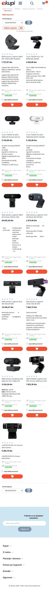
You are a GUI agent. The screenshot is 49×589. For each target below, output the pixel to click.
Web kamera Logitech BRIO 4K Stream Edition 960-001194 (12, 216)
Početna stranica (7, 9)
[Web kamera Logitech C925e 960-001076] (37, 287)
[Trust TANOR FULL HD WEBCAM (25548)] (37, 42)
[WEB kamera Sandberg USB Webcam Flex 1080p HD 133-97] (12, 364)
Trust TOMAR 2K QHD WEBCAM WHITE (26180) (35, 136)
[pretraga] (32, 3)
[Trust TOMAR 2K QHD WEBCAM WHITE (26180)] (37, 120)
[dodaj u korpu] (12, 105)
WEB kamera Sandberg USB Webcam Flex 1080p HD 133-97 (12, 380)
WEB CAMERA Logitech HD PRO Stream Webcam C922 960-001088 (36, 380)
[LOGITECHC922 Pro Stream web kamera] (12, 431)
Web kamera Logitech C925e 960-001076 (34, 303)
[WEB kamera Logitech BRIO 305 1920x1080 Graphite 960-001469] (12, 42)
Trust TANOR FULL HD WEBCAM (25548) (34, 58)
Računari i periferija (29, 9)
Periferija (40, 9)
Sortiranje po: (7, 19)
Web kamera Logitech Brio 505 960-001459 (12, 303)
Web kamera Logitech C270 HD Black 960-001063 (36, 216)
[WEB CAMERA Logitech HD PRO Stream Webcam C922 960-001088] (37, 364)
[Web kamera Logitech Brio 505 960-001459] (12, 287)
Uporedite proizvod (11, 100)
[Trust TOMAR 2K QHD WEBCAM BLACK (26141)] (12, 120)
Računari (17, 9)
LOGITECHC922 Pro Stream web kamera (12, 446)
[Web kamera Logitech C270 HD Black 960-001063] (37, 201)
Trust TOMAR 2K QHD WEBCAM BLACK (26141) (11, 136)
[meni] (20, 3)
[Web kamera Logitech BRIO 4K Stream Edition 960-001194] (12, 201)
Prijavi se (25, 529)
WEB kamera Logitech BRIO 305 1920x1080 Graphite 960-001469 (12, 58)
